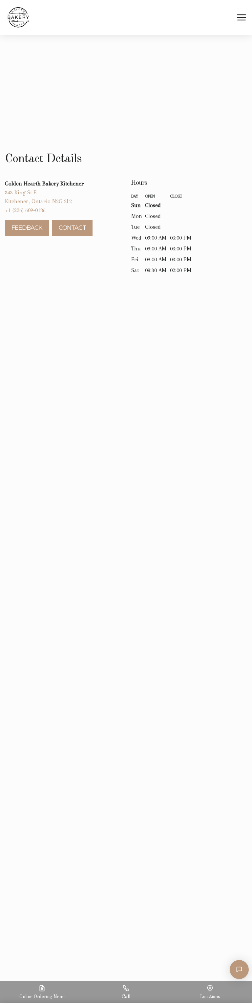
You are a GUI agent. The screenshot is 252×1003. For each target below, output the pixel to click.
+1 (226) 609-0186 (25, 210)
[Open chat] (239, 969)
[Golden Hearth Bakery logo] (18, 17)
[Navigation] (241, 17)
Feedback (26, 227)
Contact (72, 227)
